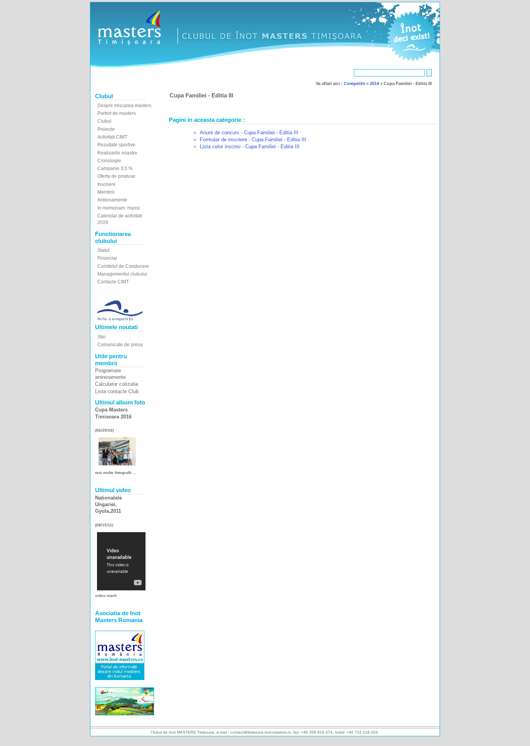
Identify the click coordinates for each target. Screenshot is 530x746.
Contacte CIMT (113, 282)
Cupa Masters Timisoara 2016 (113, 413)
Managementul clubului (122, 274)
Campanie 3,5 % (115, 168)
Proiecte (106, 129)
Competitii (354, 83)
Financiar (107, 258)
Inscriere (106, 184)
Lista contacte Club (117, 391)
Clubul (104, 121)
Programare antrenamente (110, 374)
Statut (103, 250)
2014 (374, 83)
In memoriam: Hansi (118, 208)
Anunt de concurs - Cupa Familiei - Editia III (249, 132)
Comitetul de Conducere (123, 266)
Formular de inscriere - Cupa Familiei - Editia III (253, 139)
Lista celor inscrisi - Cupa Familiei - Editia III (250, 146)
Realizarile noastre (117, 153)
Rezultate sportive (116, 144)
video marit (105, 595)
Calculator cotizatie (116, 384)
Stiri (101, 337)
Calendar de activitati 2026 (119, 219)
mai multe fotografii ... (115, 472)
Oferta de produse (116, 176)
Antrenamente (112, 200)
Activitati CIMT (112, 137)
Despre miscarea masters (124, 105)
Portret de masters (116, 113)
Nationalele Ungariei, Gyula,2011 (108, 504)
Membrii (105, 192)
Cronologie (109, 160)
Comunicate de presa (120, 344)
